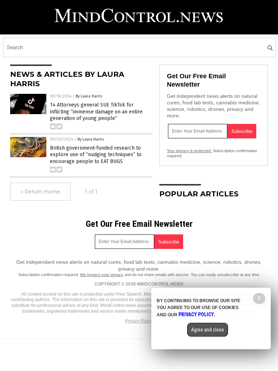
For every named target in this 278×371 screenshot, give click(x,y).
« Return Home (40, 191)
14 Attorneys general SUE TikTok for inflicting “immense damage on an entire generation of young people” (96, 111)
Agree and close (207, 330)
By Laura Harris (89, 96)
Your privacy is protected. (189, 151)
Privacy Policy (139, 321)
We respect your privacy (101, 274)
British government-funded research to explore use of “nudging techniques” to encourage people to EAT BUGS (96, 154)
